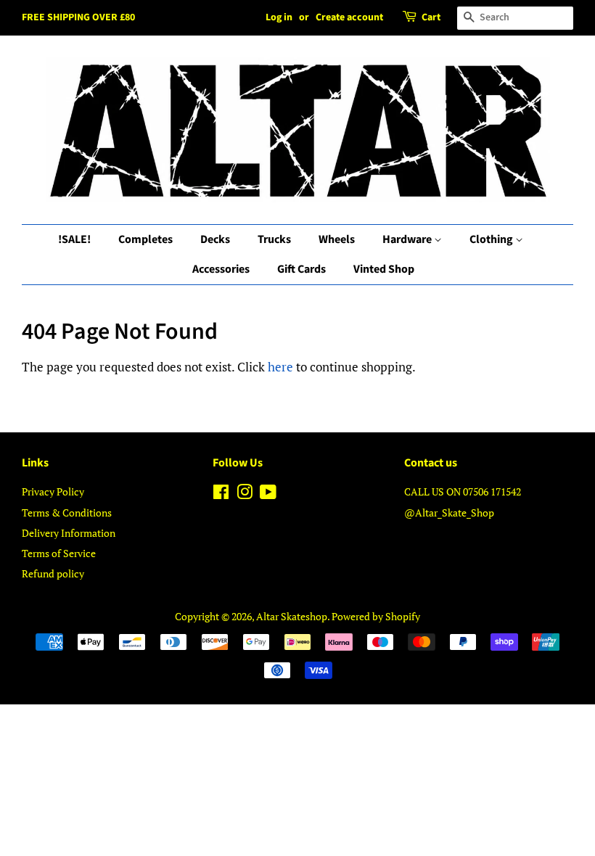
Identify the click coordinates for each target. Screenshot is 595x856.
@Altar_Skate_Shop (449, 512)
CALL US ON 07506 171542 (462, 491)
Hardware (408, 239)
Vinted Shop (383, 269)
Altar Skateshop (291, 616)
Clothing (492, 239)
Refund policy (53, 573)
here (280, 366)
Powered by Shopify (376, 616)
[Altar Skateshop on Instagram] (245, 494)
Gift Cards (301, 269)
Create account (349, 17)
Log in (279, 17)
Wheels (337, 239)
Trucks (274, 239)
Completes (145, 239)
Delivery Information (68, 533)
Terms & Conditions (67, 512)
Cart (431, 17)
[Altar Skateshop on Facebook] (221, 494)
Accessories (221, 269)
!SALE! (74, 239)
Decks (215, 239)
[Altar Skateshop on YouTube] (268, 494)
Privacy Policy (53, 491)
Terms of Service (59, 553)
